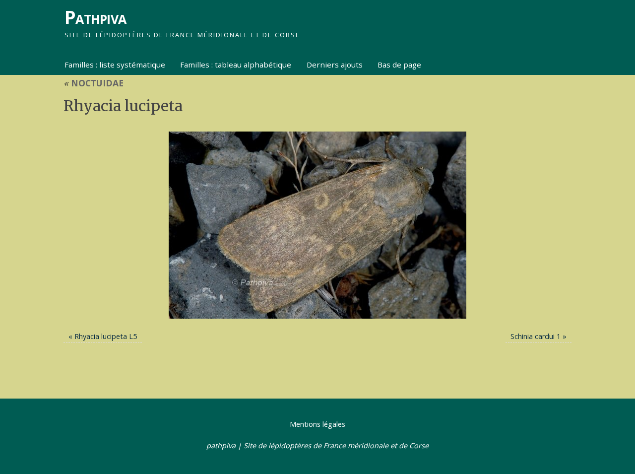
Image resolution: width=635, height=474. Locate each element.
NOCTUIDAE (94, 83)
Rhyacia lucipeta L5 (105, 336)
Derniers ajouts (335, 64)
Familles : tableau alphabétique (235, 64)
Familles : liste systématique (114, 64)
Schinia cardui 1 (535, 336)
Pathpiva (95, 17)
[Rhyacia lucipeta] (318, 225)
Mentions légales (317, 424)
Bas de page (399, 64)
